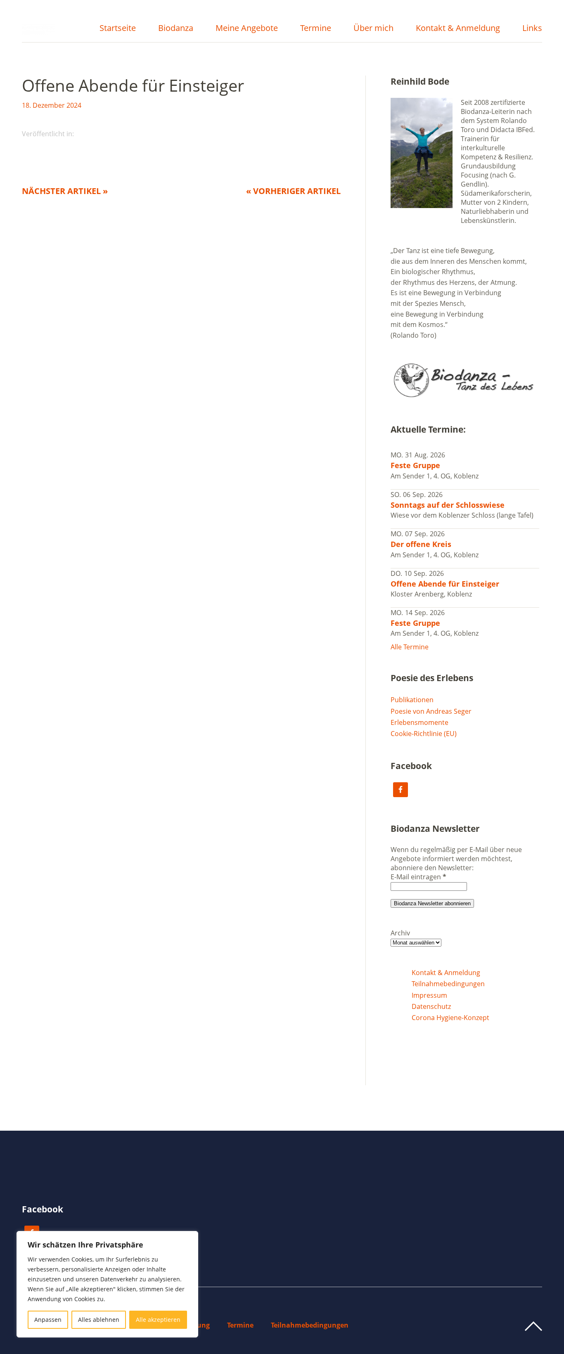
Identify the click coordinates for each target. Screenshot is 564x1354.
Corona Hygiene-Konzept (450, 1017)
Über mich (373, 28)
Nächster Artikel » (65, 190)
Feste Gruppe (415, 465)
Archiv (400, 932)
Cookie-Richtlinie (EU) (424, 733)
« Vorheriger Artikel (293, 190)
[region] (107, 1284)
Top (533, 1326)
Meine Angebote (247, 28)
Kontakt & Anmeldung (458, 28)
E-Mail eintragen (418, 876)
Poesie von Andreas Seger (431, 711)
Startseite (118, 28)
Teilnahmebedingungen (448, 983)
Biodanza (175, 28)
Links (532, 28)
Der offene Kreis (421, 544)
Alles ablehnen (98, 1319)
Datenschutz (431, 1006)
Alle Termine (410, 646)
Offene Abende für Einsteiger (445, 584)
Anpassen (48, 1319)
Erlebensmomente (419, 722)
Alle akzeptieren (158, 1319)
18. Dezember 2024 (51, 105)
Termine (315, 28)
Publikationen (412, 699)
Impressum (429, 995)
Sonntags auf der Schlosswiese (448, 505)
